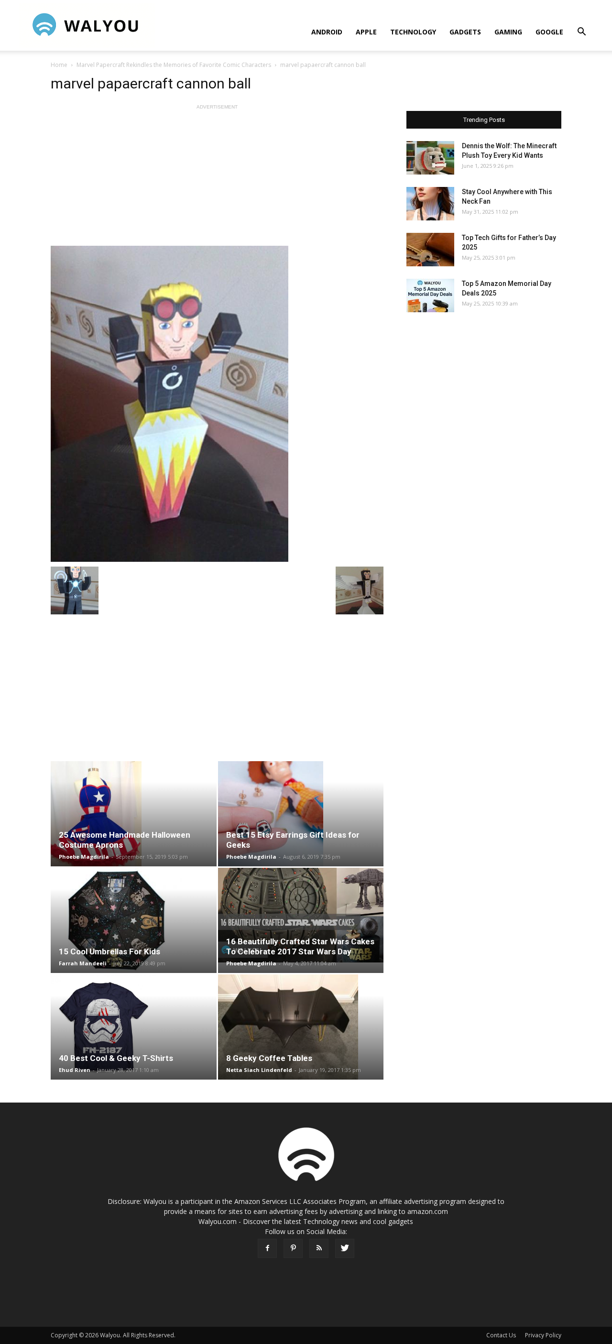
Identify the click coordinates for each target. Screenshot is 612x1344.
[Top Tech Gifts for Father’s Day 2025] (430, 249)
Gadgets (465, 31)
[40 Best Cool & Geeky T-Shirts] (134, 1027)
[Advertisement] (217, 179)
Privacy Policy (543, 1335)
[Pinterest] (293, 1248)
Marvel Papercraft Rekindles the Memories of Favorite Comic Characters (173, 65)
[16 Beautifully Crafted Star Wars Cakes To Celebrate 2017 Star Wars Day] (301, 915)
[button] (581, 32)
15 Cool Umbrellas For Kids (109, 951)
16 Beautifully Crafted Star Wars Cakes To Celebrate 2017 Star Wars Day (300, 946)
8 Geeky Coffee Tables (269, 1058)
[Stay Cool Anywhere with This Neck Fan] (430, 203)
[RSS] (318, 1248)
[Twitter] (344, 1248)
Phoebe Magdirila (84, 856)
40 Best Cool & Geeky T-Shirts (116, 1058)
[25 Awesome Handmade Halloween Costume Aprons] (134, 813)
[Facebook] (267, 1248)
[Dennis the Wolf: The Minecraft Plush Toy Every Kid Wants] (430, 158)
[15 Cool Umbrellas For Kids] (134, 920)
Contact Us (501, 1335)
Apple (366, 31)
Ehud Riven (74, 1069)
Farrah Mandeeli (83, 963)
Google (549, 31)
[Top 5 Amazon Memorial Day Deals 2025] (430, 295)
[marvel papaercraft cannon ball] (217, 404)
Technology (413, 31)
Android (326, 31)
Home (59, 65)
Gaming (508, 31)
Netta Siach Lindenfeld (259, 1069)
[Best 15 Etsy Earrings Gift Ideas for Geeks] (301, 813)
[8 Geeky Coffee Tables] (301, 1027)
